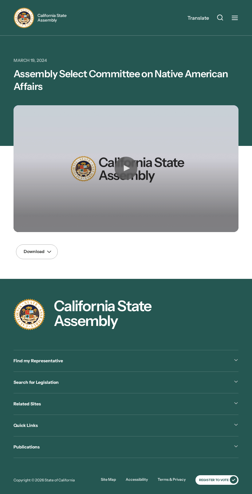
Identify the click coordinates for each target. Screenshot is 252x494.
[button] (126, 168)
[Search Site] (220, 18)
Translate (198, 18)
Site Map (108, 479)
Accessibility (137, 479)
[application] (126, 168)
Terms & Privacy (172, 479)
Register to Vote (214, 480)
